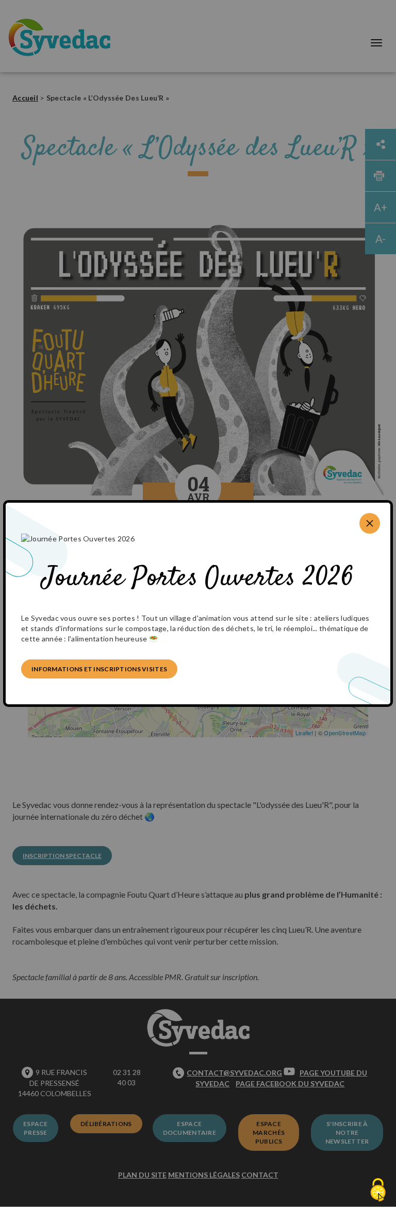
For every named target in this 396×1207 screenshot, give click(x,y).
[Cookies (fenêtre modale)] (378, 1190)
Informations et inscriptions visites (99, 669)
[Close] (369, 523)
